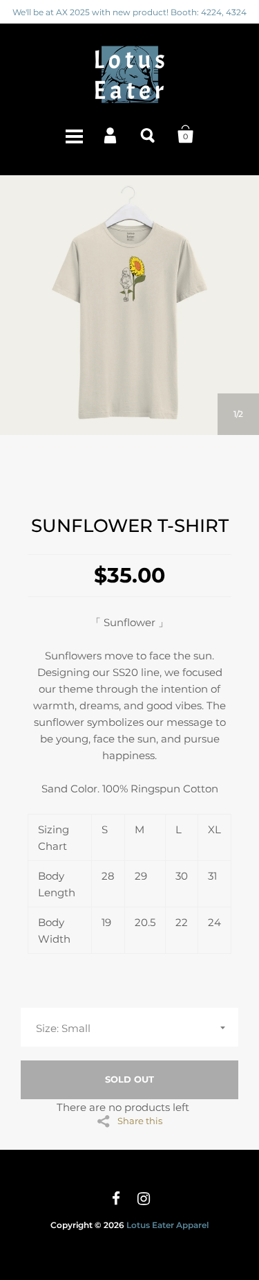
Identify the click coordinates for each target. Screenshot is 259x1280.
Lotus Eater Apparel (167, 1225)
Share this (139, 1120)
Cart (185, 134)
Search (148, 134)
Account (111, 134)
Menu (73, 134)
